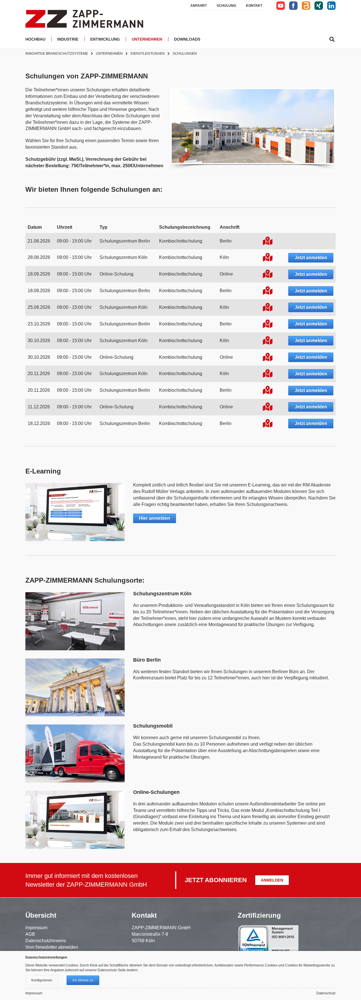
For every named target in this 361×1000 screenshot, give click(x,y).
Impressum (36, 927)
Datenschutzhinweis (45, 940)
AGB (30, 934)
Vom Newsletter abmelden (51, 947)
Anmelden (272, 880)
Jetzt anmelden (311, 257)
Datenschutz (326, 993)
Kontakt (254, 6)
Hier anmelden (154, 518)
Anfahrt (198, 6)
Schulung (226, 6)
